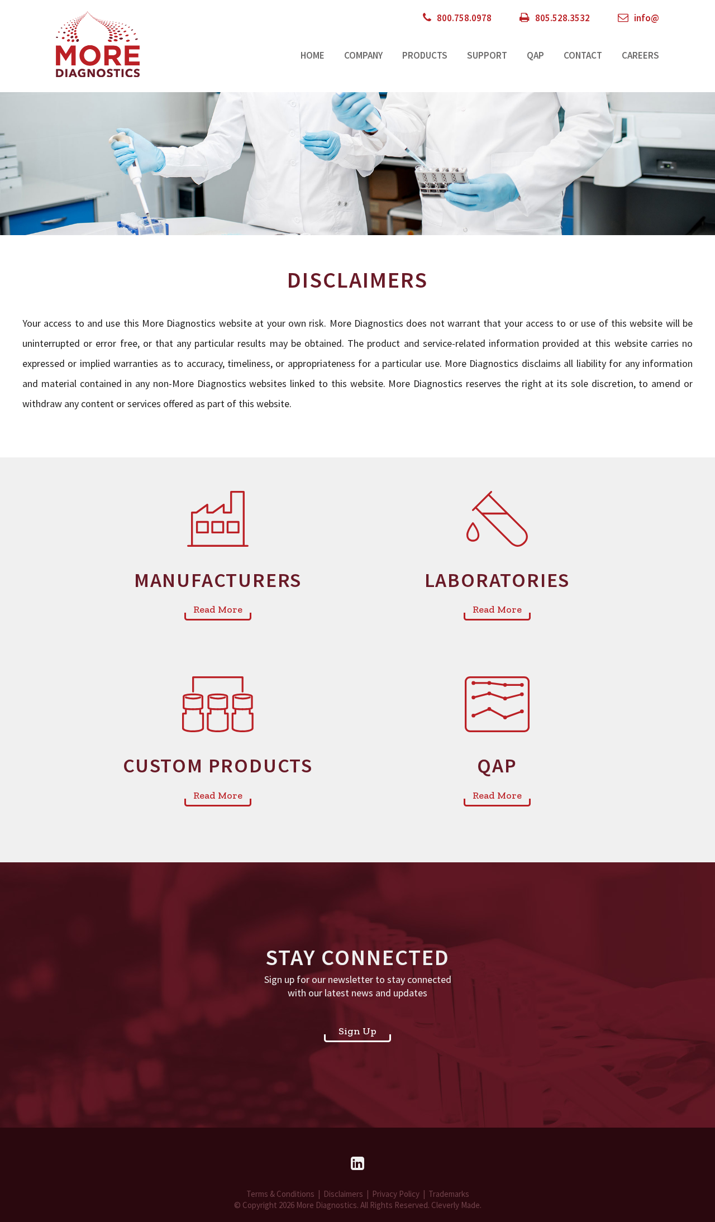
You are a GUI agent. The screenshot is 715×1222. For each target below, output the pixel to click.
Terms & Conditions (280, 1193)
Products (424, 55)
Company (363, 55)
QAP (535, 55)
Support (487, 55)
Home (313, 55)
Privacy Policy (396, 1193)
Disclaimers (343, 1193)
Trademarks (448, 1193)
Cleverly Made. (456, 1205)
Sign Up (357, 1031)
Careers (640, 55)
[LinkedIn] (357, 1163)
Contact (583, 55)
